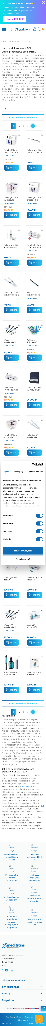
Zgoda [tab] (6, 472)
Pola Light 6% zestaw (10, 578)
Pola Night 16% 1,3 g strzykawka (34, 151)
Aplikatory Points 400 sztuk (32, 342)
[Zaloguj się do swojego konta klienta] (34, 29)
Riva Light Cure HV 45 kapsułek (34, 246)
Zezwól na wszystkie (23, 551)
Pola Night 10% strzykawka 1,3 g (11, 293)
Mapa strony (23, 1020)
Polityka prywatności (14, 1017)
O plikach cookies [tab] (35, 472)
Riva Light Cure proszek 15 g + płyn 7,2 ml (34, 199)
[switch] (39, 523)
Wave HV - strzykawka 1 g (10, 341)
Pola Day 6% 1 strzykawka (33, 436)
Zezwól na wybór (23, 559)
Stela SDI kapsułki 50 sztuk (32, 627)
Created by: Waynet (36, 1024)
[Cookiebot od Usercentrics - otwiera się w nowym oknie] (32, 464)
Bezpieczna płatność (32, 1017)
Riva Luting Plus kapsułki (34, 578)
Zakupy (6, 993)
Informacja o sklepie (14, 980)
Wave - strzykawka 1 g (33, 293)
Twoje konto (9, 1000)
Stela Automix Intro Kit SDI (10, 673)
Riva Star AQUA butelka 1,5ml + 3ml (34, 674)
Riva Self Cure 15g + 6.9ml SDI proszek (11, 152)
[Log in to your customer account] (19, 134)
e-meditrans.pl (10, 986)
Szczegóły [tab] (18, 472)
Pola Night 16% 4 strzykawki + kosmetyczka (11, 247)
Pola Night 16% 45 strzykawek (34, 388)
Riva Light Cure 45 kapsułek (11, 198)
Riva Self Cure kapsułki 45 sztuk (10, 437)
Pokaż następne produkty (23, 117)
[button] (39, 1019)
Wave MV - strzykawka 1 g (10, 626)
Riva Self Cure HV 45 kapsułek (11, 388)
